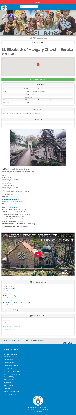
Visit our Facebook (10, 204)
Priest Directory (8, 388)
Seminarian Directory (10, 394)
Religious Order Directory (11, 391)
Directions (30, 340)
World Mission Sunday (9, 296)
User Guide (40, 340)
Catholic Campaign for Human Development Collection (19, 303)
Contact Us (9, 340)
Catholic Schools (9, 362)
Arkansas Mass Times (10, 354)
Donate (38, 2)
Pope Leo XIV (8, 383)
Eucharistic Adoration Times (11, 326)
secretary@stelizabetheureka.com (15, 201)
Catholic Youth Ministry (11, 365)
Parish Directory (8, 332)
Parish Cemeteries (8, 329)
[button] (38, 65)
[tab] (38, 42)
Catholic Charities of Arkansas (13, 357)
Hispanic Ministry (9, 377)
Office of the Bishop (10, 380)
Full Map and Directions (38, 79)
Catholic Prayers (9, 360)
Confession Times (8, 323)
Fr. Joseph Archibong (13, 207)
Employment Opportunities (12, 374)
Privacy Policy (19, 340)
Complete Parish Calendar (10, 310)
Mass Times (6, 320)
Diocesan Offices (9, 368)
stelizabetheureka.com (11, 199)
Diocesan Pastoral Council (12, 371)
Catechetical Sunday (9, 289)
